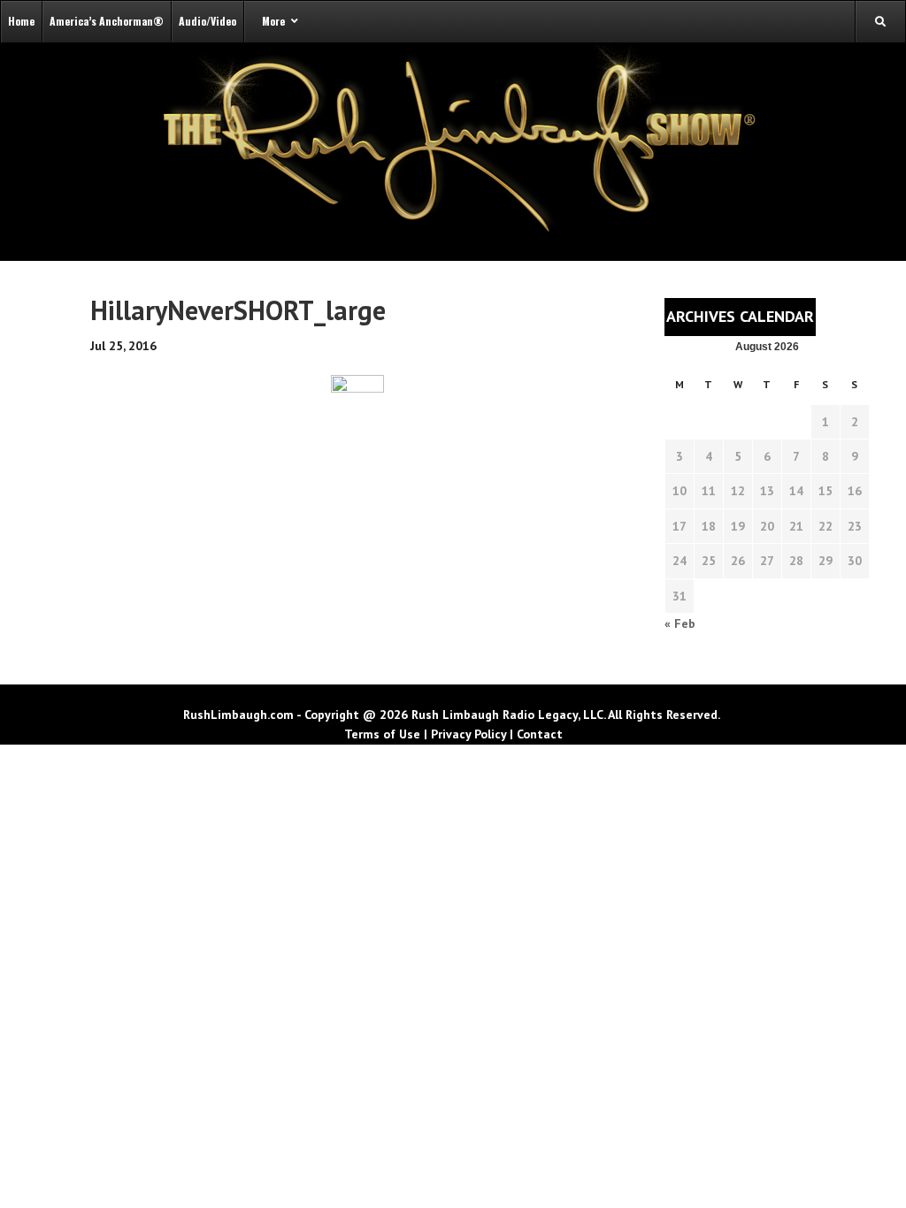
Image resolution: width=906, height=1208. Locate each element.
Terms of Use (382, 734)
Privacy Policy (468, 734)
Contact (540, 734)
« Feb (679, 623)
